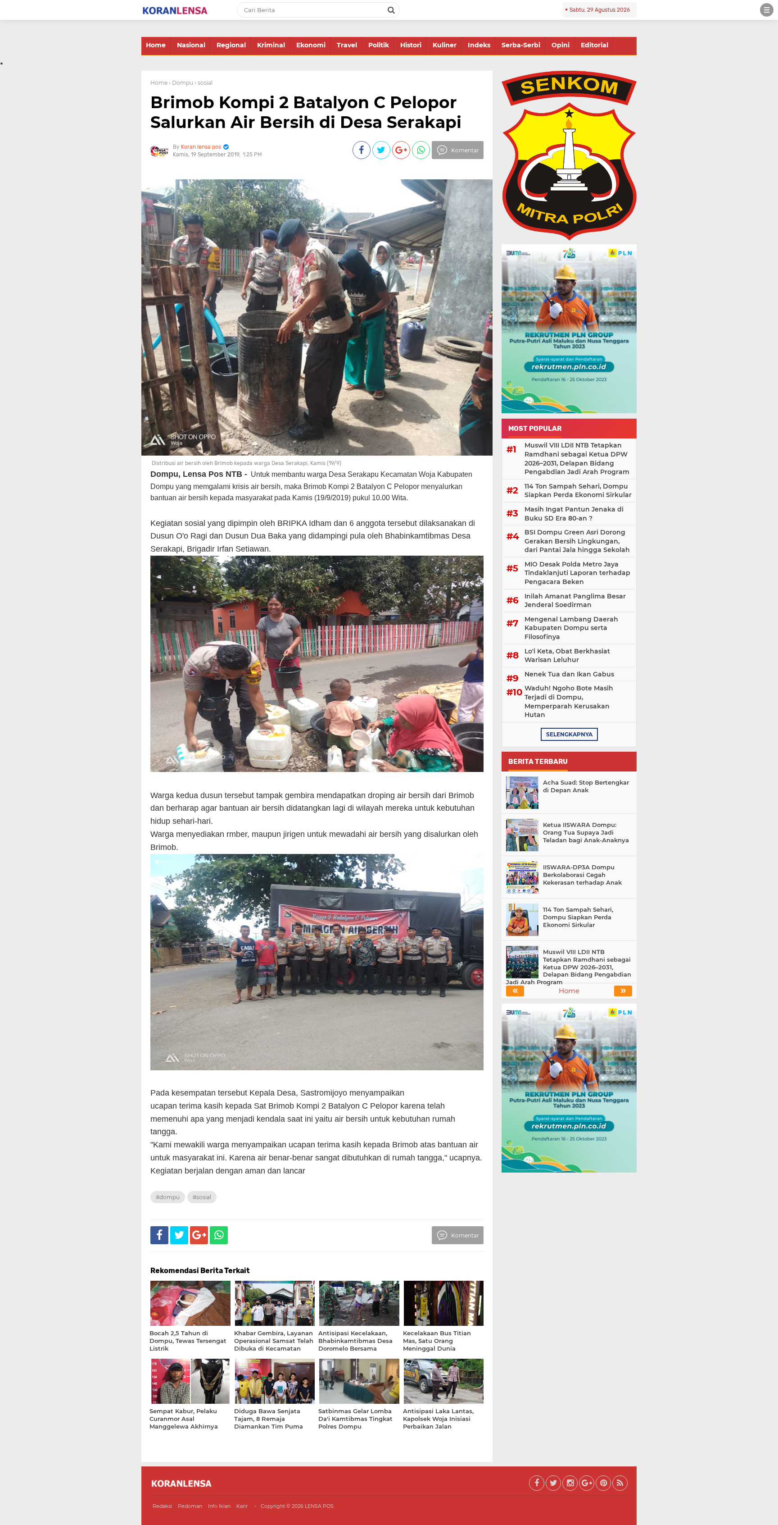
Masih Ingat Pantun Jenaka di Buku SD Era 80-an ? (574, 513)
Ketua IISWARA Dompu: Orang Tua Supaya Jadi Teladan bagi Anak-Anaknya (586, 832)
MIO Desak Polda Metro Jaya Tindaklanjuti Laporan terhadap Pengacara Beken (577, 573)
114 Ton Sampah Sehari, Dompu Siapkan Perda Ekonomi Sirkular (578, 490)
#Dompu (168, 1197)
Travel (347, 45)
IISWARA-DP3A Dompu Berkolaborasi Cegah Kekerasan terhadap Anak (582, 874)
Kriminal (271, 45)
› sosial (203, 82)
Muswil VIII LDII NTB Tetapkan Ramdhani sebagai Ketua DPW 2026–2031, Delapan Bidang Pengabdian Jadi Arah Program (577, 458)
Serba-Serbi (521, 45)
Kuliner (445, 45)
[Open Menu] (766, 10)
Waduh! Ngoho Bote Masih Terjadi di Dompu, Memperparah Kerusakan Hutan (569, 701)
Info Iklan (219, 1506)
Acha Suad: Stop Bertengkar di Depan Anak (586, 786)
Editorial (594, 45)
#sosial (202, 1197)
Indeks (479, 45)
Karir (242, 1506)
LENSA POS (319, 1506)
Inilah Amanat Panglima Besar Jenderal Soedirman (575, 600)
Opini (561, 45)
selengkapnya (569, 734)
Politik (378, 45)
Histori (410, 45)
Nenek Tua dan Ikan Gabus (569, 674)
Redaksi (162, 1506)
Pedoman (190, 1506)
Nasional (191, 45)
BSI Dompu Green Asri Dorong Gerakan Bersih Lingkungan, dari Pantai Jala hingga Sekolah (577, 541)
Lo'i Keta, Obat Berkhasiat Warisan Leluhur (567, 655)
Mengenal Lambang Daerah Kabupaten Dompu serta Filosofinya (571, 628)
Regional (231, 45)
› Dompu (181, 82)
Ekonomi (311, 45)
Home (156, 45)
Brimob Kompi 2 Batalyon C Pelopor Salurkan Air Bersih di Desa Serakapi (305, 112)
